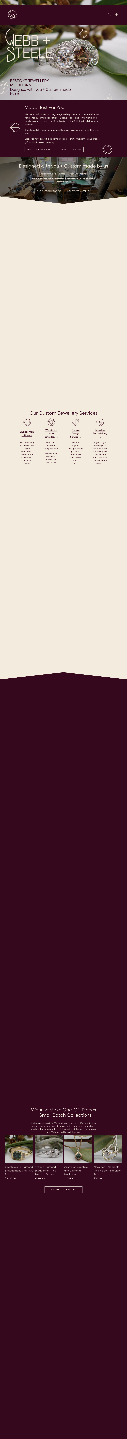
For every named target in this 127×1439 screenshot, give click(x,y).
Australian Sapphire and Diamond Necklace (76, 1170)
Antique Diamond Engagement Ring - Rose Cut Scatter (46, 1170)
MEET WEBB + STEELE (78, 191)
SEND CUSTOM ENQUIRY (39, 149)
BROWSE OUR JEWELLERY (63, 1189)
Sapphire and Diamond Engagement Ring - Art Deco (19, 1170)
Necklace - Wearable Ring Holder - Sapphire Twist (107, 1170)
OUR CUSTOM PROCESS (49, 191)
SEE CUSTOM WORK (71, 149)
